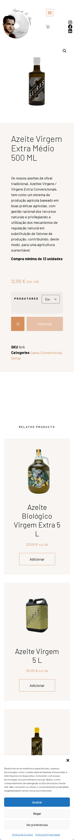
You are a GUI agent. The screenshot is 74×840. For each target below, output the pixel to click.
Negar (37, 813)
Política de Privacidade (47, 834)
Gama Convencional (45, 352)
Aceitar (37, 802)
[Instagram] (70, 22)
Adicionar (44, 324)
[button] (68, 760)
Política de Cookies (22, 834)
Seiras (16, 358)
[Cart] (46, 27)
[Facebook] (70, 27)
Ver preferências (37, 825)
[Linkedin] (70, 31)
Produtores (26, 298)
